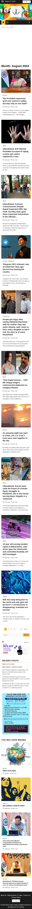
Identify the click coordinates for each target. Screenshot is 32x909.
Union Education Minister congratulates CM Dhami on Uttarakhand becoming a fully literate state (15, 672)
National (5, 838)
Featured (5, 429)
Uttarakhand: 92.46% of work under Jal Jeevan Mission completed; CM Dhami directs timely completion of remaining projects (15, 685)
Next (25, 629)
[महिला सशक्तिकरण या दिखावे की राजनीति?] (16, 789)
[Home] (3, 22)
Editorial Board (11, 895)
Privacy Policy (16, 897)
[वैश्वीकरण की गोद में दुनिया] (16, 754)
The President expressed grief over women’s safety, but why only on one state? (15, 101)
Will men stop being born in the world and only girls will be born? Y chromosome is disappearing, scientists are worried (15, 605)
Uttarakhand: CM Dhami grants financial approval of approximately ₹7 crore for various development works (16, 679)
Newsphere (11, 907)
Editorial (5, 95)
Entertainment (6, 316)
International (11, 261)
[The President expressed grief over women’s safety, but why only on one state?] (16, 81)
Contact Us (26, 895)
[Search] (29, 22)
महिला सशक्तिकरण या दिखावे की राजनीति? (12, 667)
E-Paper (19, 895)
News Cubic (15, 106)
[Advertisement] (16, 47)
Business (5, 261)
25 (21, 629)
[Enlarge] (27, 695)
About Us (3, 895)
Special (4, 145)
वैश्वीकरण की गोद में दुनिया (8, 664)
